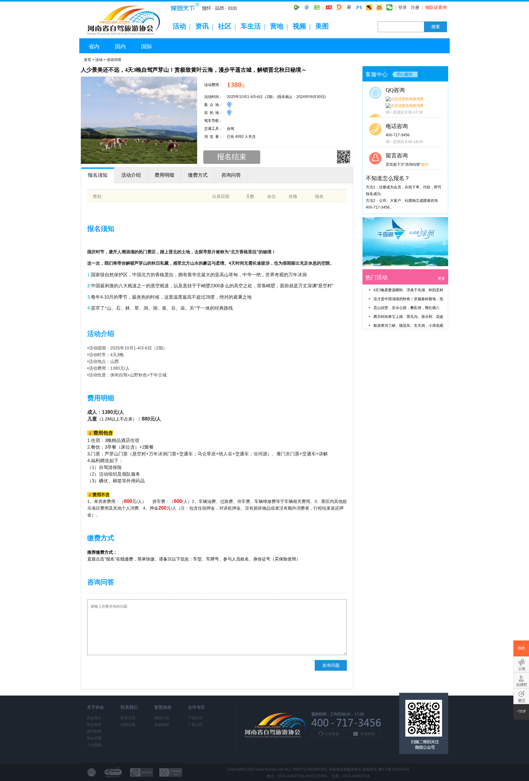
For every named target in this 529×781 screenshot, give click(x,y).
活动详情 (114, 60)
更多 (441, 278)
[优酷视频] (306, 7)
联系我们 (129, 707)
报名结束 (231, 157)
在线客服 (332, 734)
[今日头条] (328, 7)
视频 (299, 26)
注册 (415, 7)
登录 (402, 7)
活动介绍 (131, 175)
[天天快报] (359, 7)
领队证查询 (436, 7)
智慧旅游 (162, 707)
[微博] (379, 7)
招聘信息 (128, 725)
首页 (87, 60)
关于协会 (95, 707)
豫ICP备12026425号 (394, 769)
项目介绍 (161, 718)
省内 (93, 46)
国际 (146, 46)
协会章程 (94, 725)
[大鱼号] (338, 7)
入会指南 (94, 745)
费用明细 (164, 175)
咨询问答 (231, 175)
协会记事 (94, 738)
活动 (179, 26)
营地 (276, 26)
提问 (425, 164)
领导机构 (94, 731)
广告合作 (195, 725)
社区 (224, 26)
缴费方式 (198, 175)
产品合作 (195, 718)
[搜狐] (369, 7)
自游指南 (161, 725)
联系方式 (128, 718)
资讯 (202, 26)
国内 (120, 46)
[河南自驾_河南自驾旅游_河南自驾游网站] (125, 37)
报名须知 (97, 175)
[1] (405, 265)
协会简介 (94, 718)
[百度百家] (349, 7)
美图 (322, 26)
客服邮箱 (367, 734)
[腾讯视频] (296, 7)
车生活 (251, 26)
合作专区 (196, 707)
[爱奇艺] (316, 7)
